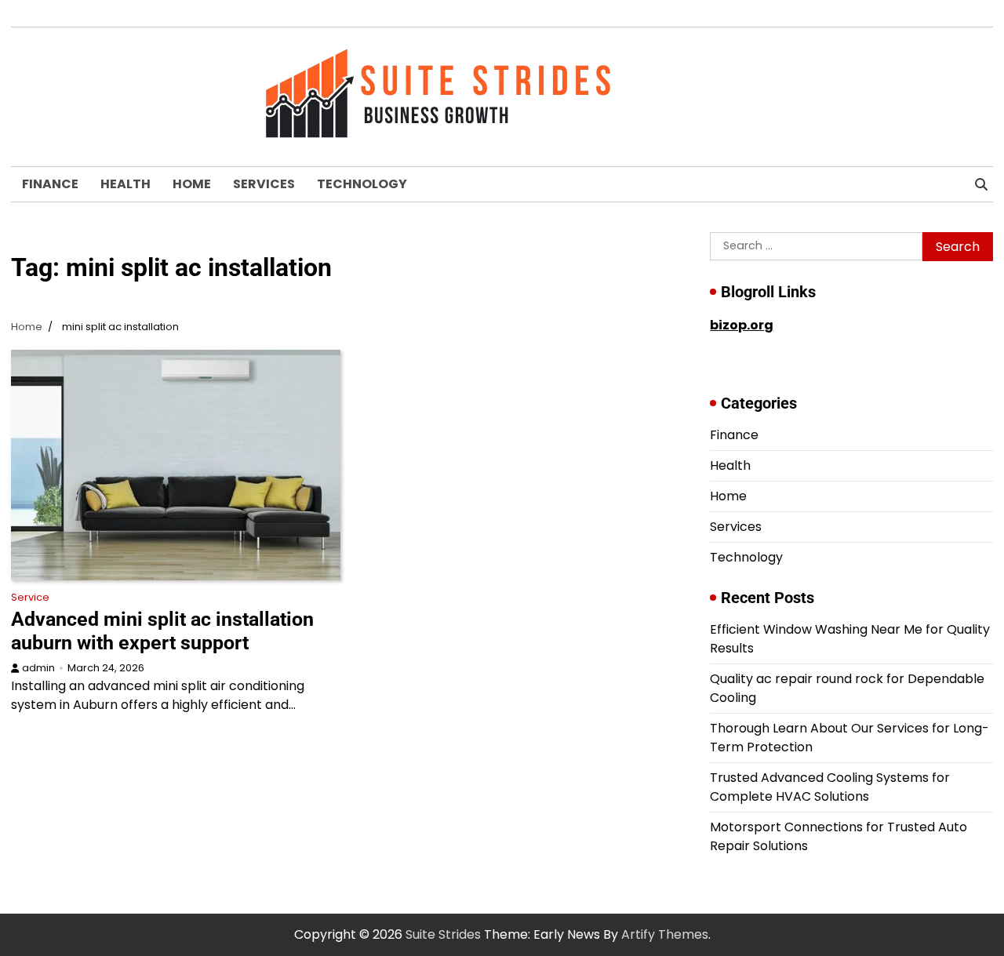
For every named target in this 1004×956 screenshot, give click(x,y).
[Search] (981, 184)
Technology (362, 184)
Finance (50, 184)
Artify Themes (664, 934)
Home (192, 184)
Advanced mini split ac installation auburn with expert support (162, 631)
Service (30, 597)
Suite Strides (443, 934)
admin (38, 667)
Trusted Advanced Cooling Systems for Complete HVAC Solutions (830, 787)
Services (264, 184)
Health (125, 184)
